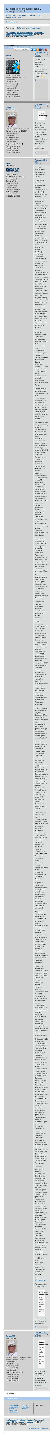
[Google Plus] (46, 49)
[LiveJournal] (43, 49)
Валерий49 (10, 108)
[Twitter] (34, 49)
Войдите (20, 28)
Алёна (8, 56)
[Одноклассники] (37, 49)
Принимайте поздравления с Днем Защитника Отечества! (14, 1408)
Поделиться (39, 52)
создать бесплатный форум (38, 1428)
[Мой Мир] (40, 49)
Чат (14, 15)
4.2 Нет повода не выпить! (23, 35)
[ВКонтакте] (31, 49)
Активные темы (11, 22)
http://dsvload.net (40, 1280)
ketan (8, 163)
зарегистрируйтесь (33, 28)
